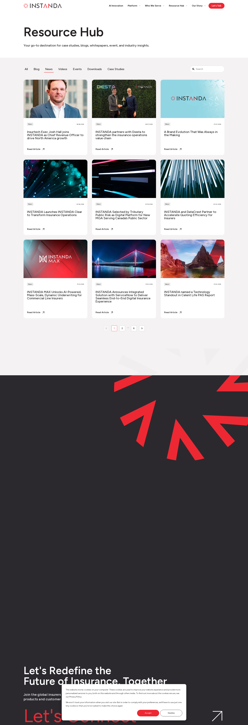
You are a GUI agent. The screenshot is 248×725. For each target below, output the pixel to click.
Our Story (197, 5)
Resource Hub (176, 5)
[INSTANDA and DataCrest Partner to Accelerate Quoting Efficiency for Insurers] (192, 197)
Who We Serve (153, 5)
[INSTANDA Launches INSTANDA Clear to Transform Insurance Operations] (55, 197)
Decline (171, 713)
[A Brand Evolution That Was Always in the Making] (192, 117)
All (26, 69)
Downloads (94, 69)
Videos (62, 69)
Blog (36, 69)
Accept (148, 713)
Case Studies (115, 69)
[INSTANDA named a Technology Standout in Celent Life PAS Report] (192, 279)
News (49, 69)
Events (77, 69)
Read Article (33, 149)
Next (142, 328)
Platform (132, 5)
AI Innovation (116, 5)
